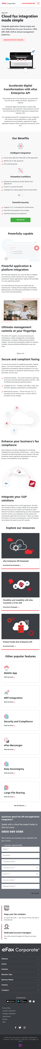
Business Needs (7, 980)
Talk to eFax (35, 893)
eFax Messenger (13, 745)
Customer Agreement (8, 1011)
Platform (4, 959)
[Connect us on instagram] (25, 1028)
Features (4, 969)
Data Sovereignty (14, 769)
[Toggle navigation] (38, 2)
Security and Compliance (18, 721)
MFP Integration (13, 698)
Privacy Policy (6, 1008)
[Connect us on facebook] (16, 1028)
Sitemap (4, 1019)
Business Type (6, 974)
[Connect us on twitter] (20, 1028)
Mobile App (10, 673)
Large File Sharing (14, 793)
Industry (4, 985)
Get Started (20, 220)
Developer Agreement (9, 1013)
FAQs (3, 1022)
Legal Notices (6, 1016)
